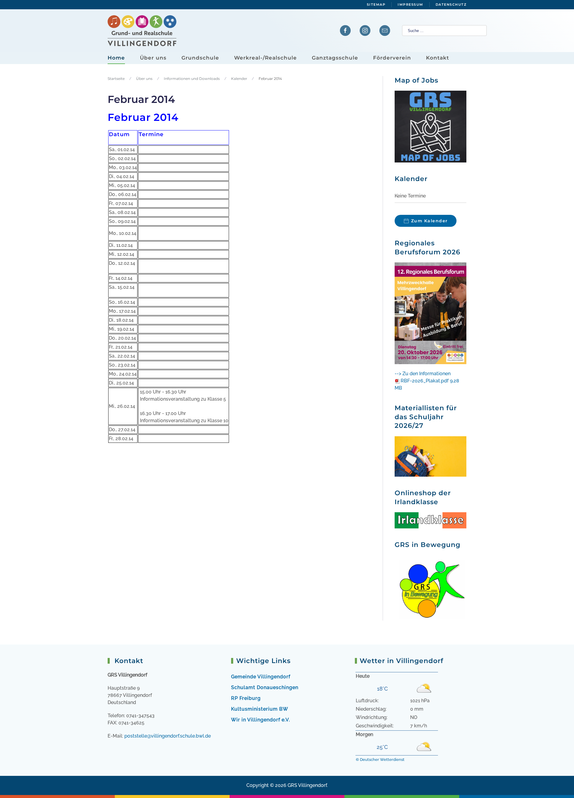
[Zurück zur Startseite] (142, 30)
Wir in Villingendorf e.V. (260, 720)
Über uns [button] (153, 58)
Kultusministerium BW (259, 709)
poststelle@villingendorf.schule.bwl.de (167, 736)
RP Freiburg (246, 698)
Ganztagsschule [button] (335, 58)
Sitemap (376, 4)
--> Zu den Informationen (423, 373)
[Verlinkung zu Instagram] (365, 30)
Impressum (410, 4)
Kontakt (437, 58)
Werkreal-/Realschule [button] (265, 58)
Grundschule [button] (200, 58)
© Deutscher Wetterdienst (380, 759)
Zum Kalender (429, 221)
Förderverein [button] (392, 58)
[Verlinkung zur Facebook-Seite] (345, 30)
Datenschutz (451, 4)
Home (116, 58)
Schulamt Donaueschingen (264, 687)
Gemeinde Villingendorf (260, 677)
